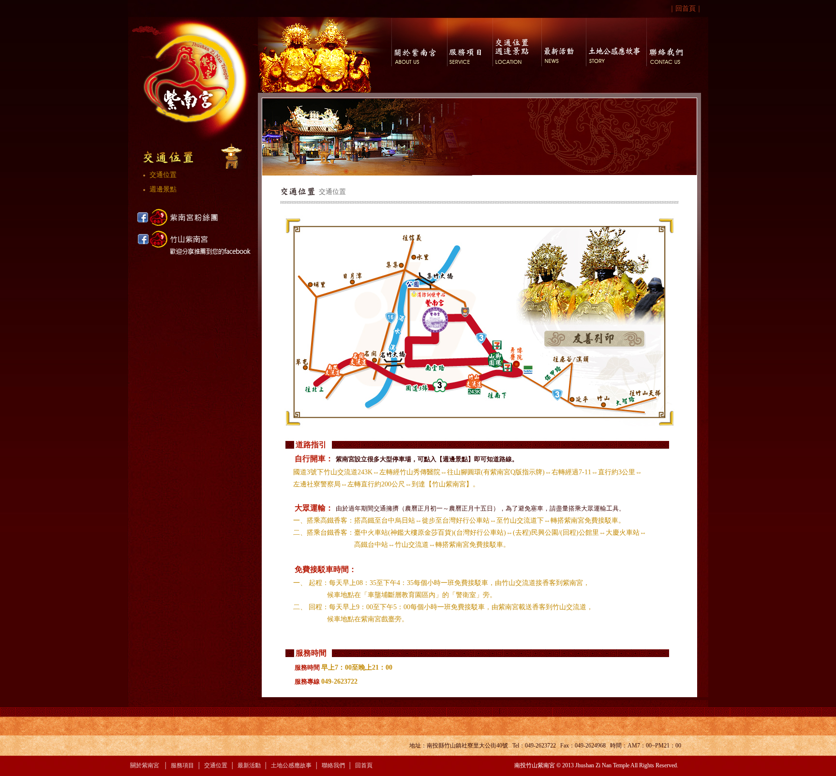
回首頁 (685, 8)
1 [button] (346, 172)
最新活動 (249, 765)
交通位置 (158, 174)
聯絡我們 (333, 765)
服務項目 (182, 765)
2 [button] (355, 172)
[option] (367, 137)
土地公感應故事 (291, 765)
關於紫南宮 (144, 765)
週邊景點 (158, 189)
